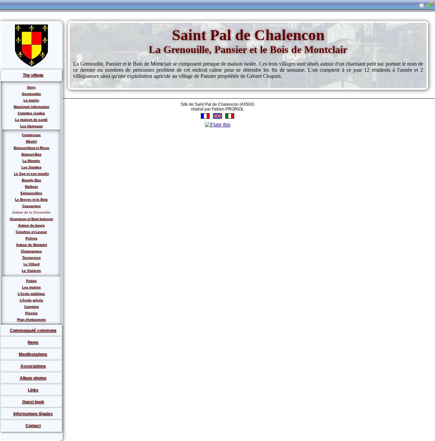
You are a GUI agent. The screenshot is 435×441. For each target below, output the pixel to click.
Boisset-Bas (31, 154)
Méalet (31, 141)
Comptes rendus (31, 113)
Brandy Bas (31, 180)
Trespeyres (31, 257)
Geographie (31, 94)
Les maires (31, 287)
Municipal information (31, 106)
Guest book (33, 402)
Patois (31, 281)
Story (31, 87)
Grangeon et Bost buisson (31, 219)
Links (33, 390)
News (33, 342)
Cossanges (31, 206)
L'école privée (31, 300)
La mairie (31, 100)
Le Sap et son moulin (31, 173)
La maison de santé (31, 119)
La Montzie (31, 161)
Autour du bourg (31, 225)
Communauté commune (33, 330)
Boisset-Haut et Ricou (31, 148)
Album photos (33, 378)
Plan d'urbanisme (31, 319)
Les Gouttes (31, 167)
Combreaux (31, 135)
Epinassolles (31, 193)
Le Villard (31, 264)
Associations (33, 366)
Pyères (31, 238)
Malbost (31, 186)
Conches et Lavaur (31, 232)
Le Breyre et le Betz (31, 199)
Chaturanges (31, 251)
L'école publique (31, 293)
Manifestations (33, 354)
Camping (31, 306)
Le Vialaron (31, 270)
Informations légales (33, 413)
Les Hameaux (31, 126)
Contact (33, 425)
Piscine (31, 313)
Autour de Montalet (31, 245)
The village (33, 75)
